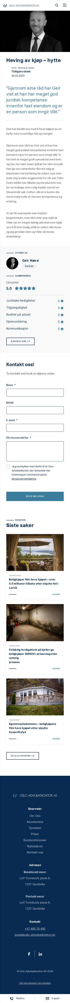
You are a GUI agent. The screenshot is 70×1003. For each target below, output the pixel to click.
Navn (11, 385)
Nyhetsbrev (35, 846)
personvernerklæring (24, 479)
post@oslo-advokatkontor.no (35, 934)
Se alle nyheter (21, 756)
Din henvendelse (18, 438)
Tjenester (35, 828)
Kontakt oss (35, 852)
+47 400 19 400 (35, 928)
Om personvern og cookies (35, 983)
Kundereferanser (35, 840)
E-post (11, 420)
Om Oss (35, 815)
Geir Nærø (30, 260)
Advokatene (35, 822)
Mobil (10, 402)
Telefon (20, 998)
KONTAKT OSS (19, 341)
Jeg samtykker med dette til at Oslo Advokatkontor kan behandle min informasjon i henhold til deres (32, 472)
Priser (35, 834)
